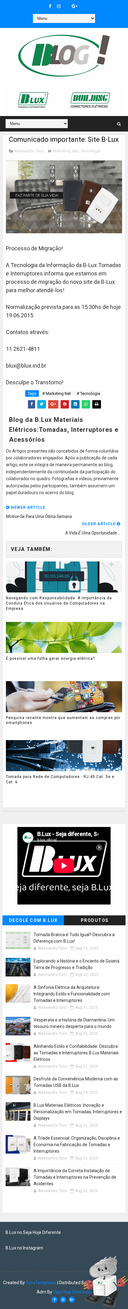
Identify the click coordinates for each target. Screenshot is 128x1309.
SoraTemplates (41, 1282)
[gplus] (74, 6)
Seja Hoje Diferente (72, 1291)
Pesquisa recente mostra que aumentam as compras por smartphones (63, 720)
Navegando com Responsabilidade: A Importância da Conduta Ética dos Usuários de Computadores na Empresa (59, 603)
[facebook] (50, 6)
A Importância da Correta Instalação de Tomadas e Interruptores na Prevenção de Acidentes (75, 1177)
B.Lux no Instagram (24, 1247)
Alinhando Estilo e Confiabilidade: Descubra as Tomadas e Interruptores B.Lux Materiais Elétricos (76, 1053)
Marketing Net (65, 151)
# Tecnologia (88, 393)
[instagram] (58, 6)
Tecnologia (90, 151)
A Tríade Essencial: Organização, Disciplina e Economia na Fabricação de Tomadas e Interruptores (77, 1145)
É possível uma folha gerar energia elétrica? (50, 658)
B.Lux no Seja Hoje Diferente (33, 1232)
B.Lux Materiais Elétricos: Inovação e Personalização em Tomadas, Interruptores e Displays (78, 1112)
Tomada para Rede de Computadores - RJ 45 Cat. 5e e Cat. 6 (60, 779)
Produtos (95, 920)
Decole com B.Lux (33, 920)
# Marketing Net (56, 393)
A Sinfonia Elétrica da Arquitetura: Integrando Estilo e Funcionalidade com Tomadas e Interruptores (72, 994)
